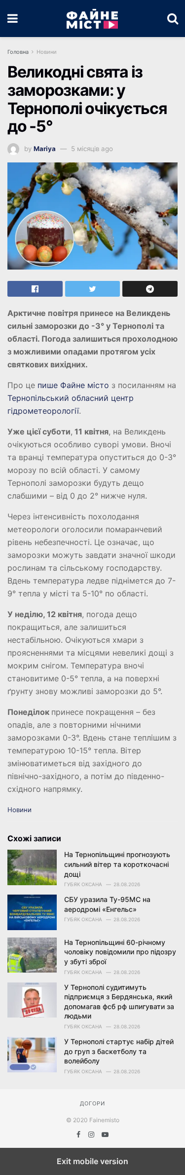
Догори (92, 1103)
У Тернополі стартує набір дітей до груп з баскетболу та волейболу (119, 1051)
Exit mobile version (92, 1161)
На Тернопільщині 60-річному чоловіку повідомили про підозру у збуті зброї (120, 952)
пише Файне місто (73, 385)
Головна (18, 51)
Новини (47, 51)
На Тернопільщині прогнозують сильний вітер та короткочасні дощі (117, 864)
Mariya (45, 149)
